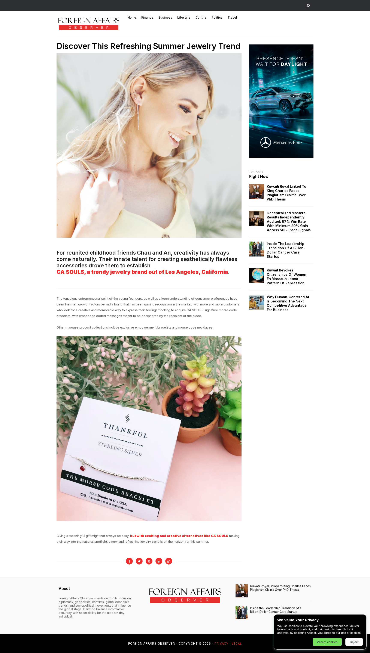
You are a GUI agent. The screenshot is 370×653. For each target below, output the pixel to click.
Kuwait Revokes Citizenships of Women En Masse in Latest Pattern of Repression (286, 276)
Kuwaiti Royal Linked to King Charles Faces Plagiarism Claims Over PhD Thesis (286, 192)
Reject (354, 642)
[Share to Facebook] (129, 561)
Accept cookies (327, 642)
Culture (200, 17)
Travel (232, 17)
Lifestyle (183, 17)
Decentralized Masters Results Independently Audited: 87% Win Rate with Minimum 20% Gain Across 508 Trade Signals (289, 221)
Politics (217, 17)
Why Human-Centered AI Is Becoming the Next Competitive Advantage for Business (288, 303)
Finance (147, 17)
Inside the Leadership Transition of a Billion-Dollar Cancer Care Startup (286, 250)
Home (132, 17)
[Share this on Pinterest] (149, 561)
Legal (237, 643)
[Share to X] (139, 561)
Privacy (221, 643)
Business (165, 17)
